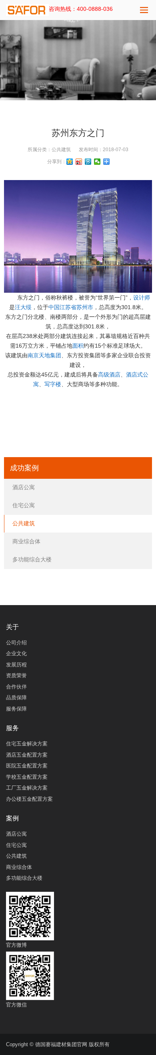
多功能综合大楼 (32, 559)
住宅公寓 (23, 505)
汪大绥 (23, 307)
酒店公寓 (23, 487)
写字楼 (52, 384)
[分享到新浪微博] (79, 161)
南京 (33, 355)
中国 (54, 307)
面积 (78, 345)
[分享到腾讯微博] (88, 161)
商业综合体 (26, 541)
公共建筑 (61, 149)
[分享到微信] (97, 161)
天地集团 (50, 355)
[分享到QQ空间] (69, 161)
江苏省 (68, 307)
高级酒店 (109, 374)
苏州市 (84, 307)
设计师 (141, 297)
